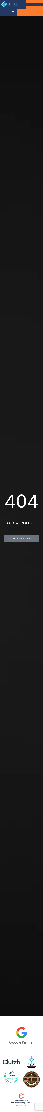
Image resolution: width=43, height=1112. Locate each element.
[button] (13, 12)
